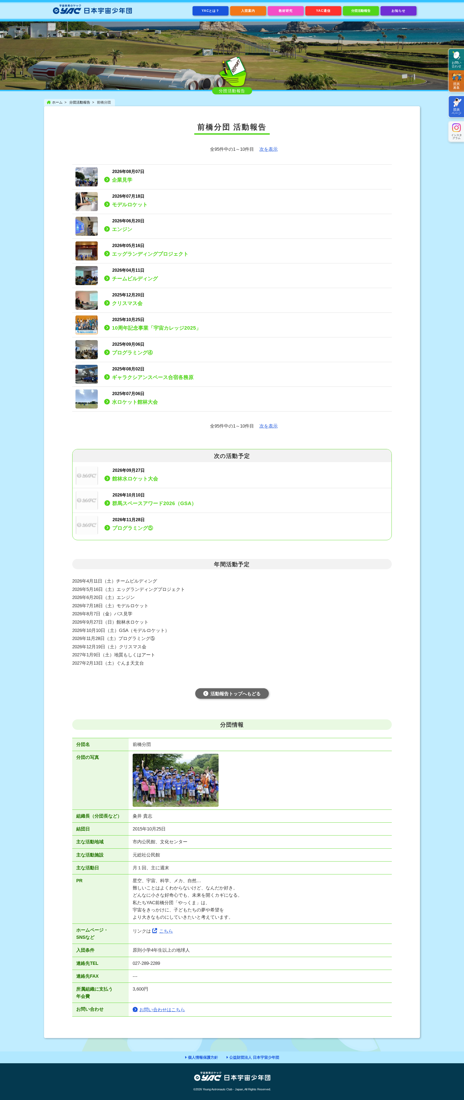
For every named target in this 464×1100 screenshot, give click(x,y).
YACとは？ (211, 11)
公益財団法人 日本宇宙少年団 (254, 1057)
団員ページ (456, 111)
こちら (166, 931)
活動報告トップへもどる (236, 693)
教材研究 (286, 11)
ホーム (57, 102)
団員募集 (456, 85)
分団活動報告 (361, 11)
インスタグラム (456, 136)
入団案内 (248, 11)
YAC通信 (323, 11)
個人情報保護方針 (203, 1057)
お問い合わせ (456, 64)
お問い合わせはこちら (162, 1009)
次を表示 (268, 149)
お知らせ (398, 11)
